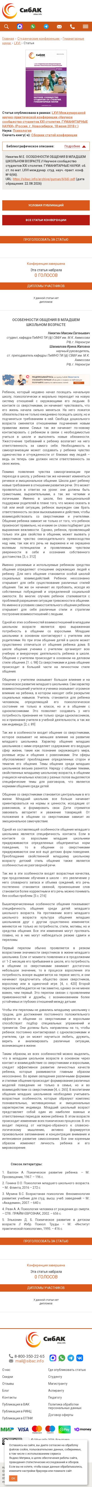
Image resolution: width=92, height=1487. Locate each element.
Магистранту (57, 1383)
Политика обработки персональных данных (65, 1406)
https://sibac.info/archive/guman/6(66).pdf (44, 179)
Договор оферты (60, 1415)
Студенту (55, 1376)
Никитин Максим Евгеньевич (69, 333)
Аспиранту (56, 1390)
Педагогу (55, 1397)
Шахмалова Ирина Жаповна (70, 346)
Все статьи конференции (46, 220)
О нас (6, 1370)
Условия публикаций (46, 205)
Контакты (9, 1397)
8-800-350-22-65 (29, 1356)
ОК (13, 1478)
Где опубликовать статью (67, 1370)
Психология (22, 130)
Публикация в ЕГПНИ (17, 1418)
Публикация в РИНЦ (16, 1411)
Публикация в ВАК (15, 1404)
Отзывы (8, 1383)
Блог (5, 1390)
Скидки (7, 1376)
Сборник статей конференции (54, 135)
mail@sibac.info (29, 1361)
